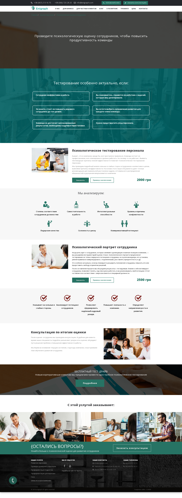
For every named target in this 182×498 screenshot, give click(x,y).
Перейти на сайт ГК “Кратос (72, 471)
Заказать (80, 180)
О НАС (57, 9)
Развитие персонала (39, 463)
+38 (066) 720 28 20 (63, 2)
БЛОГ (101, 9)
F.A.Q (33, 477)
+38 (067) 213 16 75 (42, 2)
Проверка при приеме (60, 434)
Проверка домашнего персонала (43, 466)
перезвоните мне (112, 3)
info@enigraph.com (85, 2)
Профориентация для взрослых (158, 433)
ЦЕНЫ (134, 9)
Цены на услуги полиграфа (41, 480)
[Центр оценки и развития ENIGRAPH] (39, 8)
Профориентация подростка (42, 470)
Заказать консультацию (136, 3)
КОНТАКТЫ (143, 9)
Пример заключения (102, 180)
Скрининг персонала (105, 434)
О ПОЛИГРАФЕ (112, 9)
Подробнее (90, 383)
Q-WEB (148, 489)
